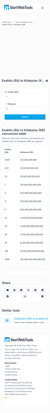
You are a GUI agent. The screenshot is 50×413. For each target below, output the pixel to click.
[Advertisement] (25, 53)
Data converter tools (24, 22)
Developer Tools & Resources (18, 391)
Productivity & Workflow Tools (18, 385)
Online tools (6, 22)
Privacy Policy (11, 372)
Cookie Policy (11, 375)
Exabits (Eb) (12, 92)
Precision (11, 104)
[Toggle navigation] (42, 7)
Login (7, 366)
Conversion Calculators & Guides (20, 388)
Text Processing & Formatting (18, 382)
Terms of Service (12, 369)
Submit (25, 117)
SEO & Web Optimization (16, 394)
